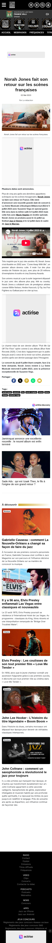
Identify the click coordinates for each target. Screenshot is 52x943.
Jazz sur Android (26, 914)
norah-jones (7, 392)
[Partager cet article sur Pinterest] (26, 382)
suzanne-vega (14, 395)
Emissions (26, 864)
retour (40, 392)
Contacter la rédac (26, 884)
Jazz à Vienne (16, 221)
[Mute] (47, 14)
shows (5, 395)
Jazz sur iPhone (26, 911)
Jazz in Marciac (12, 224)
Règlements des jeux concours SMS (26, 925)
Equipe (26, 861)
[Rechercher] (42, 5)
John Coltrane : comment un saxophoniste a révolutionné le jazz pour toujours (24, 772)
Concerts (26, 881)
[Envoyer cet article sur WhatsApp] (32, 382)
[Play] (3, 22)
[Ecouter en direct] (36, 5)
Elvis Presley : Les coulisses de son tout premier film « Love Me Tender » (25, 664)
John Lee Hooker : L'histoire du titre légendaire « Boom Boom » (25, 719)
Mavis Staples (22, 215)
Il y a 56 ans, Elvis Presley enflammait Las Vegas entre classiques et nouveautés (22, 603)
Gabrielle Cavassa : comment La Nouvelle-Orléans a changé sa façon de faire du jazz (25, 543)
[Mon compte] (48, 5)
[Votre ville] (31, 5)
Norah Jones (44, 197)
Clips (26, 878)
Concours (26, 903)
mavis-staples (31, 392)
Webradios (20, 32)
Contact (26, 858)
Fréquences (37, 32)
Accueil (6, 32)
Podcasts (26, 892)
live (23, 392)
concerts (16, 392)
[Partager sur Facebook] (13, 382)
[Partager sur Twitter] (19, 382)
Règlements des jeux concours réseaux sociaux (26, 922)
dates (47, 392)
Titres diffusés (26, 867)
